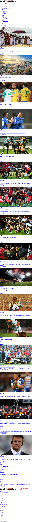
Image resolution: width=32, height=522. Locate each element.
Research (3, 517)
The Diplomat (3, 506)
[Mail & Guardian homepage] (16, 2)
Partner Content (2, 513)
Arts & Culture (2, 508)
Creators (2, 491)
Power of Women (4, 511)
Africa (2, 496)
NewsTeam (10, 519)
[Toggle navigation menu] (0, 5)
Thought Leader (3, 504)
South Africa (3, 495)
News (1, 494)
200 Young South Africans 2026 (4, 492)
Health (3, 498)
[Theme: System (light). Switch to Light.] (1, 6)
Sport (2, 500)
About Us (3, 518)
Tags (0, 491)
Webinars (3, 512)
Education (3, 497)
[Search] (2, 6)
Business (1, 502)
